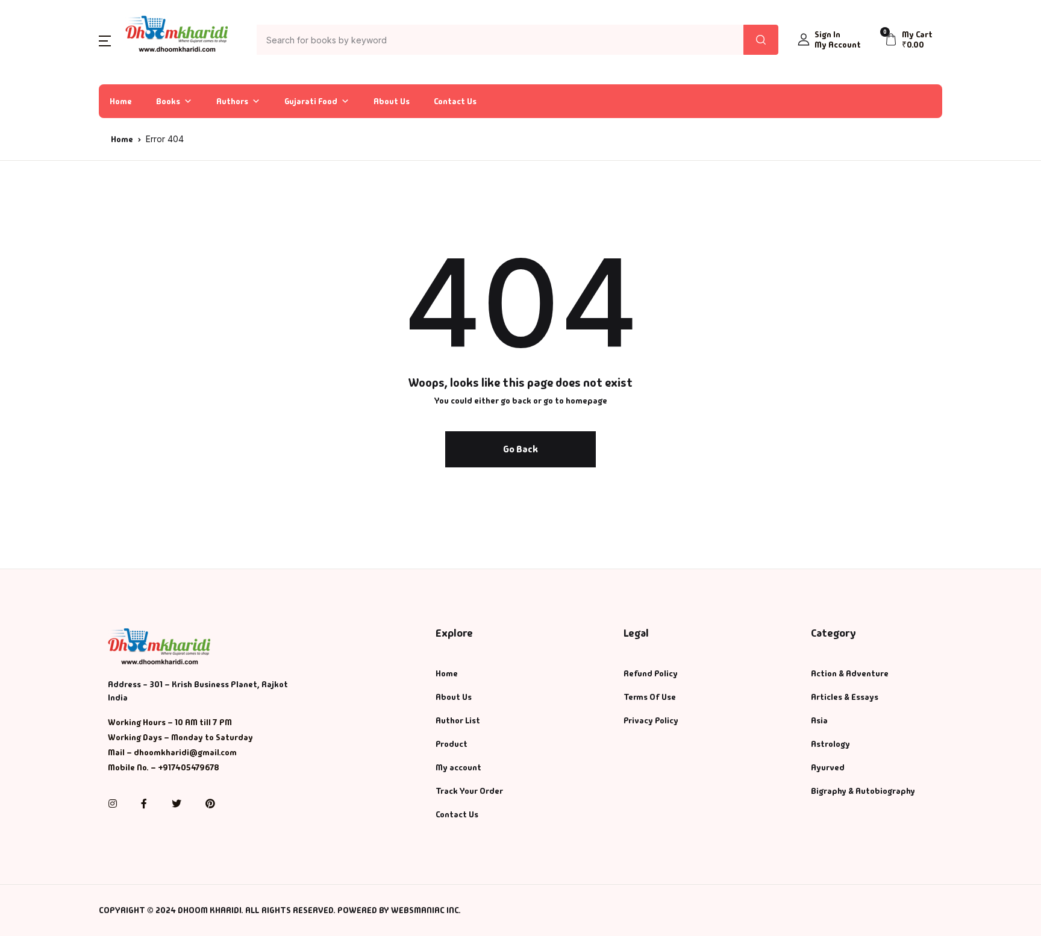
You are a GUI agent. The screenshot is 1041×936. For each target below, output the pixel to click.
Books (31, 104)
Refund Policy (651, 673)
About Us (392, 101)
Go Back (520, 449)
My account (458, 767)
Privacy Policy (651, 720)
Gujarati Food (310, 101)
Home (30, 72)
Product (451, 743)
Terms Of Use (650, 696)
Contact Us (455, 101)
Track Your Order (469, 790)
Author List (42, 135)
